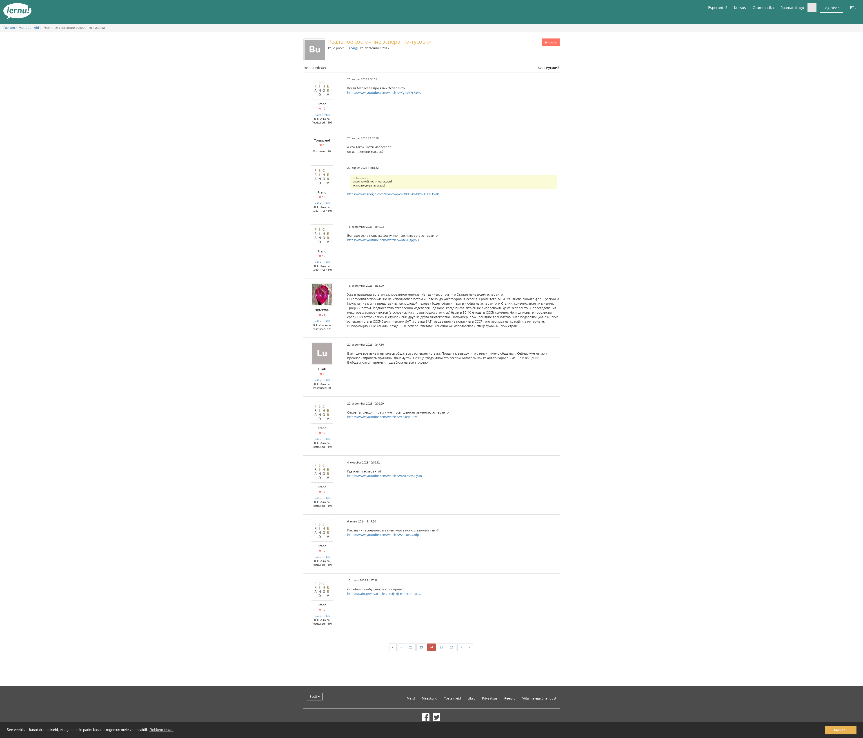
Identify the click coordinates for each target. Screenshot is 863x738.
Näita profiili (322, 115)
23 (421, 647)
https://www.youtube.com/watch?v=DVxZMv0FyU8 (384, 476)
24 (431, 647)
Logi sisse (831, 7)
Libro (471, 698)
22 (411, 647)
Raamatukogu (792, 7)
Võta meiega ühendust (539, 698)
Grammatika (763, 7)
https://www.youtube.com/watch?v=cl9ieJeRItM (382, 417)
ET (852, 7)
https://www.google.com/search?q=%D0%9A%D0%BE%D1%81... (394, 194)
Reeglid (510, 698)
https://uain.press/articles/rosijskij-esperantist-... (384, 594)
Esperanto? (717, 7)
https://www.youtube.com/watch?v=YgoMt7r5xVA (384, 92)
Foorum (9, 27)
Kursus (740, 7)
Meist (411, 698)
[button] (811, 7)
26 (452, 647)
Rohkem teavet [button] (161, 730)
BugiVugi (351, 48)
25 (441, 647)
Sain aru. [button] (840, 730)
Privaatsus (490, 698)
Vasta (552, 42)
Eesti (314, 696)
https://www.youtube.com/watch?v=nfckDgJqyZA (383, 240)
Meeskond (429, 698)
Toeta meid (452, 698)
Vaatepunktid (29, 27)
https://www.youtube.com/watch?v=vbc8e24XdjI (383, 535)
